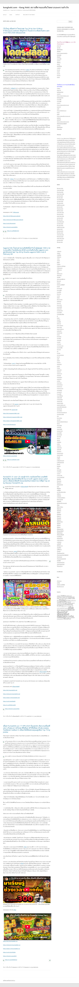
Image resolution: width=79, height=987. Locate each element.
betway (58, 283)
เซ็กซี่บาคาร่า (60, 546)
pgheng (58, 362)
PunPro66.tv (60, 384)
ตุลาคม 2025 (59, 207)
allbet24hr (59, 275)
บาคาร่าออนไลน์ (60, 477)
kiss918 (58, 75)
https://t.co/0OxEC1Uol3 (13, 459)
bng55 (58, 286)
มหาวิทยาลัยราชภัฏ (61, 492)
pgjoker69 (59, 364)
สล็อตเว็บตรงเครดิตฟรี (62, 123)
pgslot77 (59, 107)
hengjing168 (59, 310)
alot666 (58, 277)
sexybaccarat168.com (62, 412)
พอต (58, 486)
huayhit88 (59, 312)
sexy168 (69, 601)
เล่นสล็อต (59, 547)
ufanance (59, 451)
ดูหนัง (58, 114)
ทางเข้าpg (59, 471)
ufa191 (58, 440)
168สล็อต (59, 255)
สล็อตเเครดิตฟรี (60, 534)
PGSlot (58, 368)
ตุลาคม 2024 (59, 229)
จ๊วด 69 (58, 464)
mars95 (58, 342)
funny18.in (59, 305)
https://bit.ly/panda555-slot (10, 690)
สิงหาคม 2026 (60, 188)
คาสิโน (58, 458)
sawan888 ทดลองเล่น (61, 407)
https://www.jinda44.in (62, 53)
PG (57, 351)
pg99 (58, 108)
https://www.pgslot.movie (63, 105)
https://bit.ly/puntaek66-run (10, 941)
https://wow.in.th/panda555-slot (11, 697)
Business (59, 294)
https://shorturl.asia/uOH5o (12, 708)
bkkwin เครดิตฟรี (60, 284)
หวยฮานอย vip (60, 540)
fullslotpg (59, 301)
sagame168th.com (61, 405)
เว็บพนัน (58, 551)
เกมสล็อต (71, 616)
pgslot (15, 551)
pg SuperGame (60, 355)
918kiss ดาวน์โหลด (61, 266)
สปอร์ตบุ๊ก (59, 501)
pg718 (58, 357)
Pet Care (59, 349)
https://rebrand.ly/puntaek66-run (11, 945)
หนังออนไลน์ (60, 538)
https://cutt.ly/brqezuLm (9, 424)
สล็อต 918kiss (60, 507)
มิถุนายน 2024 (60, 236)
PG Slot (58, 353)
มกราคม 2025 (60, 223)
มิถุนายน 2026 (60, 192)
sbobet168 (59, 408)
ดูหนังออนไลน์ (60, 92)
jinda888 (59, 321)
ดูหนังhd (59, 118)
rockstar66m (60, 399)
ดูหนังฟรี (59, 120)
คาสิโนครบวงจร (60, 460)
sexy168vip (59, 410)
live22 (58, 112)
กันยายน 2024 (60, 231)
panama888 (59, 347)
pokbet (58, 381)
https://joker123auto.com (63, 96)
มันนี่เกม (59, 494)
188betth (59, 257)
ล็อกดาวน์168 (60, 499)
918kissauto (16, 212)
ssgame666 (59, 429)
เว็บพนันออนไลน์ (60, 553)
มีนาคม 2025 (60, 220)
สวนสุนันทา (59, 536)
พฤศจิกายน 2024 (60, 227)
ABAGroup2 (59, 273)
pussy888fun (64, 602)
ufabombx (59, 447)
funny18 (59, 303)
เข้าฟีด (58, 583)
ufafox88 (59, 449)
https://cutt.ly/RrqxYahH (9, 223)
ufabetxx (59, 446)
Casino (58, 296)
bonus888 (59, 290)
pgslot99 (59, 375)
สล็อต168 (59, 508)
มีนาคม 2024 (60, 242)
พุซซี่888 (59, 490)
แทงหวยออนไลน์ (60, 564)
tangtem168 (59, 431)
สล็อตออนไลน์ (60, 529)
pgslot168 (59, 370)
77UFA (58, 260)
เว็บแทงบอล (59, 557)
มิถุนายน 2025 (60, 214)
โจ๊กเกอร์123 (59, 566)
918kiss (28, 69)
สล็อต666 (59, 514)
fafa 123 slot (59, 299)
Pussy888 (59, 394)
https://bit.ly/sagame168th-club (11, 413)
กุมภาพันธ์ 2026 (60, 199)
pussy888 (59, 58)
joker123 (59, 46)
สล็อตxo (59, 62)
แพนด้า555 (29, 716)
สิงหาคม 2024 (60, 233)
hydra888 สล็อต (60, 314)
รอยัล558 (59, 496)
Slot (58, 416)
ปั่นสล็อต (59, 479)
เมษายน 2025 (60, 218)
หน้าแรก (4, 14)
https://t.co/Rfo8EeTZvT (13, 231)
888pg (58, 262)
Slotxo (58, 423)
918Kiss (26, 238)
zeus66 (58, 457)
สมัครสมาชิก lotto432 (62, 503)
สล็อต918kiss (60, 521)
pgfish (58, 360)
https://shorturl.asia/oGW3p (10, 227)
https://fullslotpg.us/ (61, 110)
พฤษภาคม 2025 (60, 216)
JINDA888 (59, 55)
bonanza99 (59, 288)
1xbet (58, 258)
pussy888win (60, 396)
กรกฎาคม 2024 (60, 234)
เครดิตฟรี (59, 544)
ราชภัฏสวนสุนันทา (61, 497)
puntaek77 (59, 392)
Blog (11, 14)
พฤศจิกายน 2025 (60, 205)
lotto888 (59, 338)
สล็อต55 (58, 512)
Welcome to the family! (29, 14)
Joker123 (59, 323)
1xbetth (59, 68)
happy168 (59, 308)
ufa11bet (59, 436)
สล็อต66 (62, 609)
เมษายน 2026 (60, 196)
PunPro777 (59, 386)
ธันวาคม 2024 (60, 225)
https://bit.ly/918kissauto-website (11, 216)
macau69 (59, 340)
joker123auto (60, 325)
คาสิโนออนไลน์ (60, 462)
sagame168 (14, 409)
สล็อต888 (59, 518)
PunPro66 (59, 383)
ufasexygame (60, 453)
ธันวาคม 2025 (60, 203)
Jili (57, 316)
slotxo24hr (59, 425)
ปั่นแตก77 (59, 483)
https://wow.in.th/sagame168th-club (12, 421)
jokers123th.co (60, 329)
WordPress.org (60, 586)
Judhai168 (59, 331)
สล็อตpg (59, 525)
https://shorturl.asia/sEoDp (10, 456)
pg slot (58, 70)
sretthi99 (59, 427)
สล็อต (25, 847)
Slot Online (59, 418)
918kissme (59, 270)
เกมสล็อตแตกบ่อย (61, 617)
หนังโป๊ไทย (59, 66)
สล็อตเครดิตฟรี (24, 486)
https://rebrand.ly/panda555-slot (11, 694)
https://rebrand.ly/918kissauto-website (13, 219)
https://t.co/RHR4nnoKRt (9, 705)
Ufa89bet (59, 442)
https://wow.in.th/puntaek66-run (11, 948)
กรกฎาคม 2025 (60, 212)
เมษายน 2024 (60, 240)
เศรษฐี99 (59, 560)
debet (58, 297)
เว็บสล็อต (72, 617)
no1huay (59, 344)
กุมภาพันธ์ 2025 (60, 221)
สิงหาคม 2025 (60, 210)
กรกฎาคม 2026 (60, 190)
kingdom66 (59, 333)
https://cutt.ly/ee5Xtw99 (9, 701)
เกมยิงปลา (59, 542)
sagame (17, 404)
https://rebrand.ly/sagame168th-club (12, 417)
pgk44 (58, 366)
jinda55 (58, 320)
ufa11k (58, 438)
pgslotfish (59, 379)
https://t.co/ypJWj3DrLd (11, 959)
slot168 (58, 47)
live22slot (59, 336)
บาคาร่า (14, 363)
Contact (17, 14)
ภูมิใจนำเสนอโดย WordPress (9, 980)
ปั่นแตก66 (14, 967)
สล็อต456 (59, 510)
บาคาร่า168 (59, 475)
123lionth (59, 251)
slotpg (58, 64)
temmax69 (59, 434)
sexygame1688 (60, 414)
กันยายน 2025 (60, 208)
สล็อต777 (59, 516)
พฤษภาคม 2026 (60, 194)
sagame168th (15, 467)
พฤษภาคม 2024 (60, 238)
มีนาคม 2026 (60, 197)
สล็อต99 (58, 51)
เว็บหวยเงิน (59, 129)
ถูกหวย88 (59, 470)
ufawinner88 (60, 455)
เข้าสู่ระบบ (59, 581)
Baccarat (59, 281)
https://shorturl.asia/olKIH (10, 956)
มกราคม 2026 (60, 201)
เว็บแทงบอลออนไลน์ (61, 558)
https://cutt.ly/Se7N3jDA (9, 952)
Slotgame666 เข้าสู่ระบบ (62, 421)
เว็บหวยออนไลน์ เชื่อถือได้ (62, 555)
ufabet (58, 444)
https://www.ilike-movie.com (63, 116)
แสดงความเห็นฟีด (61, 584)
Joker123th (59, 327)
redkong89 (59, 397)
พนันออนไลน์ (60, 484)
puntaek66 (59, 390)
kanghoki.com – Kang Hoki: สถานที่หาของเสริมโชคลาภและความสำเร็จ (36, 7)
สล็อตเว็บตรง (59, 49)
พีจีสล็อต (59, 488)
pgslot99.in (59, 377)
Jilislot (58, 318)
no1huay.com (60, 346)
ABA (58, 271)
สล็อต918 (13, 88)
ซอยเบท (58, 466)
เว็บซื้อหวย (59, 549)
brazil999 (59, 292)
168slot (58, 253)
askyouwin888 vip (61, 279)
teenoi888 (59, 433)
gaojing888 (59, 307)
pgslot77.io (59, 373)
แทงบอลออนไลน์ (60, 562)
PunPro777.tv (60, 388)
